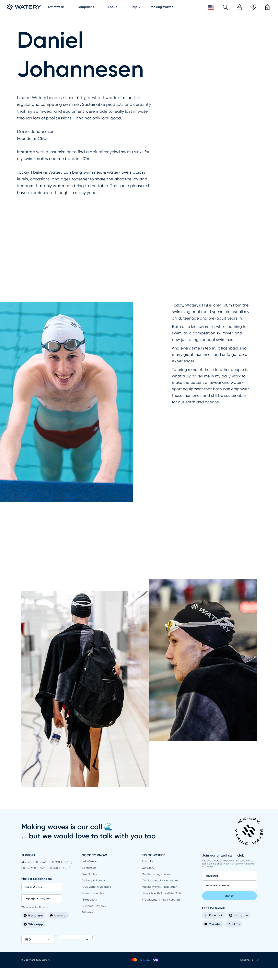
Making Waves (162, 7)
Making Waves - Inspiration (159, 886)
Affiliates (87, 912)
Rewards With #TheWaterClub (161, 893)
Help (134, 7)
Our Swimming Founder (157, 874)
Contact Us (89, 867)
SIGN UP (229, 895)
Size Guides (89, 874)
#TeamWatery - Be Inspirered (161, 899)
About (112, 7)
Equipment (86, 7)
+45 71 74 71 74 (33, 886)
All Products (89, 899)
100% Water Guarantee (96, 886)
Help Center (89, 861)
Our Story (148, 867)
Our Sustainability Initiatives (160, 880)
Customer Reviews (94, 905)
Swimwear (56, 7)
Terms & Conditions (94, 893)
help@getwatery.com (38, 898)
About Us (147, 861)
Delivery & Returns (93, 880)
